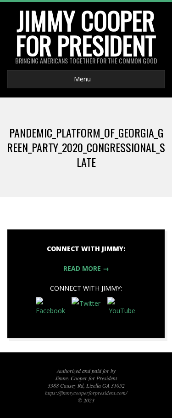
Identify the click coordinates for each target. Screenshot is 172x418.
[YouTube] (122, 311)
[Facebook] (50, 311)
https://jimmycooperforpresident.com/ (86, 392)
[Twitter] (86, 311)
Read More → (86, 268)
